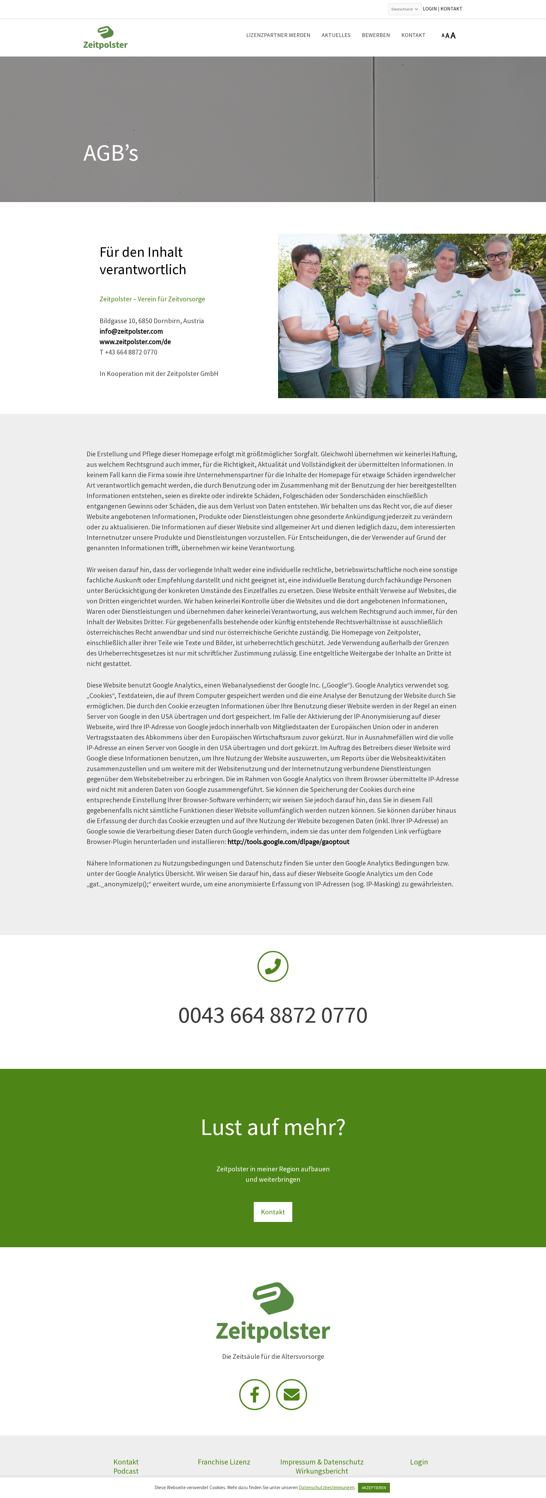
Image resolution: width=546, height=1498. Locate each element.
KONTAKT (451, 8)
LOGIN (430, 8)
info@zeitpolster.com (131, 331)
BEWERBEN (376, 35)
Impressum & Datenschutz (322, 1462)
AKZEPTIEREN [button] (374, 1487)
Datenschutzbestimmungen (327, 1487)
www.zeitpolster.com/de (135, 341)
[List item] (254, 1394)
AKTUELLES (336, 35)
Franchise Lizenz (224, 1462)
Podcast (126, 1471)
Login (420, 1462)
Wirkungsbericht (322, 1471)
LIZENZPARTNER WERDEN (278, 35)
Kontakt (126, 1462)
